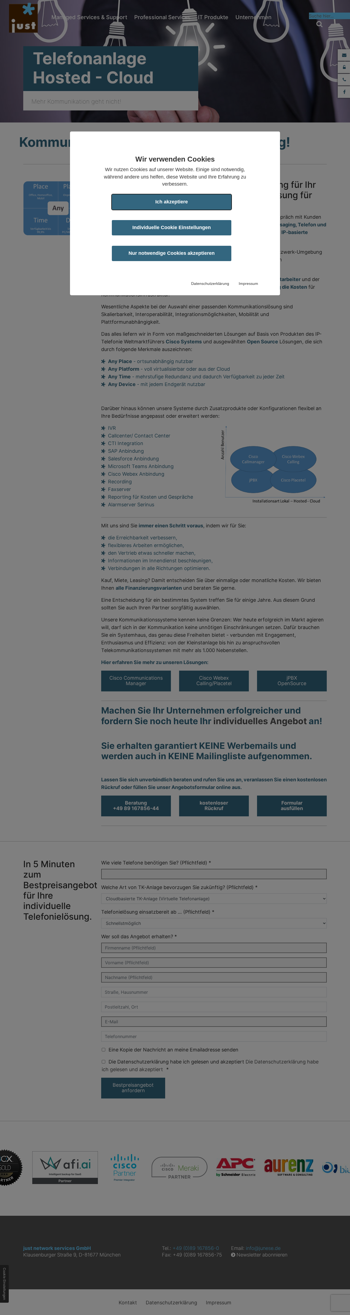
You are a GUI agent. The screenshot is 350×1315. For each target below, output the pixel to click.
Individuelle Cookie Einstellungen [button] (171, 227)
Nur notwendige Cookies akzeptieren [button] (172, 253)
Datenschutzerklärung (210, 283)
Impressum (248, 283)
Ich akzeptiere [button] (171, 201)
